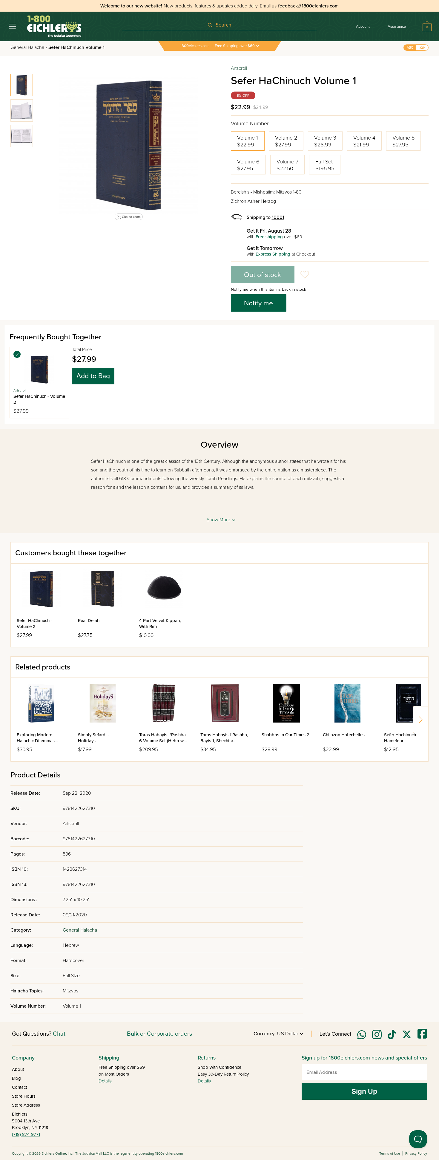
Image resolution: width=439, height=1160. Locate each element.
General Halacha (28, 47)
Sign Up (364, 1091)
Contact (19, 1087)
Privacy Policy (416, 1153)
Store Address (26, 1105)
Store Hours (24, 1096)
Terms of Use (389, 1153)
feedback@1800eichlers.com (308, 6)
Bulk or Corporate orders (159, 1033)
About (18, 1069)
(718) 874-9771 (26, 1134)
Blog (16, 1078)
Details (105, 1081)
